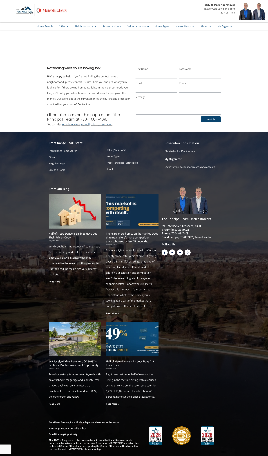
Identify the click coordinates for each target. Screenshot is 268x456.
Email (139, 83)
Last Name (185, 69)
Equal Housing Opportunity (63, 434)
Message (140, 97)
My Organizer (173, 159)
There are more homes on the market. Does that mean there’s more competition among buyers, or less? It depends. (132, 237)
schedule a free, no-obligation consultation (87, 124)
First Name (142, 69)
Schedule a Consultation (182, 143)
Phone (183, 83)
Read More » (55, 281)
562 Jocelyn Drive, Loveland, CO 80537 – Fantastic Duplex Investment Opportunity (73, 363)
